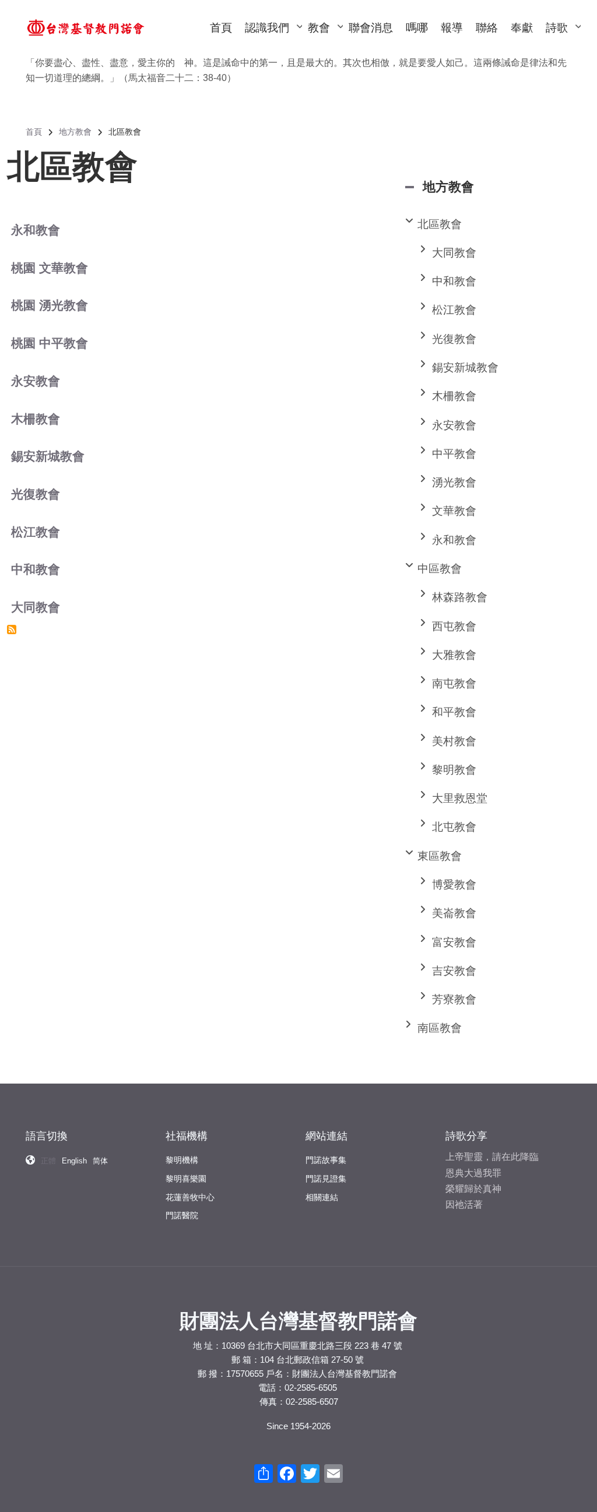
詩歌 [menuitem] (563, 38)
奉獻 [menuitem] (522, 28)
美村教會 (454, 741)
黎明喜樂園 (186, 1178)
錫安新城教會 (48, 456)
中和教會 (35, 569)
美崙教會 (454, 913)
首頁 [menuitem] (221, 28)
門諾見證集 (325, 1178)
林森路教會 (459, 597)
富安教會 (454, 942)
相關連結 (321, 1197)
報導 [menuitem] (452, 28)
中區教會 (439, 568)
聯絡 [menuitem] (487, 28)
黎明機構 (182, 1160)
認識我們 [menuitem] (273, 38)
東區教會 (439, 856)
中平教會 (454, 454)
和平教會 (454, 712)
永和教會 (35, 230)
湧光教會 (454, 482)
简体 (100, 1160)
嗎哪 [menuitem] (417, 28)
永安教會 (35, 381)
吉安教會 (454, 971)
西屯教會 (454, 626)
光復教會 (35, 494)
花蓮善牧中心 (190, 1197)
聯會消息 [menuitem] (371, 28)
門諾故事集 (325, 1160)
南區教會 (439, 1028)
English (74, 1160)
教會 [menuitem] (325, 38)
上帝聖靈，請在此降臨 (492, 1157)
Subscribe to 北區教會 (11, 629)
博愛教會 (454, 884)
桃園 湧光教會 (49, 305)
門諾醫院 (182, 1215)
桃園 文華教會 (49, 268)
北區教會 (439, 224)
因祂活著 (464, 1204)
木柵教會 (35, 419)
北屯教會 (454, 827)
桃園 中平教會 (49, 343)
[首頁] (86, 27)
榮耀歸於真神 (473, 1189)
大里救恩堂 (459, 798)
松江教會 (35, 532)
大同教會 (35, 607)
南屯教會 (454, 683)
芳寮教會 (454, 999)
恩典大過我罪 (473, 1173)
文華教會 (454, 511)
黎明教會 (454, 770)
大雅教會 (454, 655)
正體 (48, 1160)
